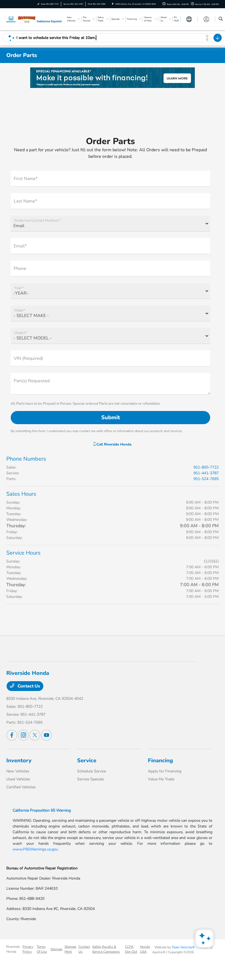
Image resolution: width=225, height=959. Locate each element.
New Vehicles (17, 771)
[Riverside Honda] (21, 19)
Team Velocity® (183, 947)
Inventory (19, 760)
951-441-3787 (206, 473)
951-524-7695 (206, 478)
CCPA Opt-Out (131, 949)
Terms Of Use (42, 949)
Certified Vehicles (21, 787)
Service (86, 760)
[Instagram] (23, 735)
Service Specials (90, 779)
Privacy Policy (27, 949)
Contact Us (28, 686)
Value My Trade (161, 779)
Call (113, 444)
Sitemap (56, 949)
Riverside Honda (13, 949)
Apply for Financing (164, 771)
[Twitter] (34, 735)
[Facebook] (11, 735)
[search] (221, 19)
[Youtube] (46, 735)
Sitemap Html (70, 949)
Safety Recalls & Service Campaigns (106, 949)
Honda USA (145, 949)
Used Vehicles (18, 779)
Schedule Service (91, 771)
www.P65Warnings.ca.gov (35, 849)
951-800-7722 (206, 467)
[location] (112, 4)
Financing (160, 760)
